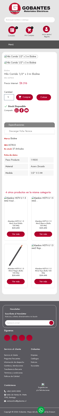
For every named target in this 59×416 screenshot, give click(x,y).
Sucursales (35, 365)
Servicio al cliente (11, 355)
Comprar (24, 97)
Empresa (34, 355)
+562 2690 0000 (14, 391)
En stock (8, 149)
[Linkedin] (22, 338)
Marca (7, 138)
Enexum (52, 412)
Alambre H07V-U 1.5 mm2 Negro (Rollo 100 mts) (16, 271)
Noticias (34, 362)
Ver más (16, 234)
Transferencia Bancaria (13, 369)
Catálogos (35, 358)
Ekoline (7, 70)
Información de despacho (14, 362)
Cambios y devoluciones (13, 365)
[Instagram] (15, 338)
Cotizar (43, 97)
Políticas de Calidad (11, 376)
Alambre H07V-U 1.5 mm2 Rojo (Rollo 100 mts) (43, 271)
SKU (5, 78)
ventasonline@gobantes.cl (16, 401)
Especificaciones (16, 124)
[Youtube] (29, 338)
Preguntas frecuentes (12, 358)
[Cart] (29, 30)
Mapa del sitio (32, 412)
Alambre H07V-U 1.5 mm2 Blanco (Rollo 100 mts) (43, 223)
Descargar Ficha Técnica (20, 131)
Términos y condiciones (13, 372)
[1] (51, 323)
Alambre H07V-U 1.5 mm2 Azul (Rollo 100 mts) (16, 223)
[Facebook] (7, 338)
